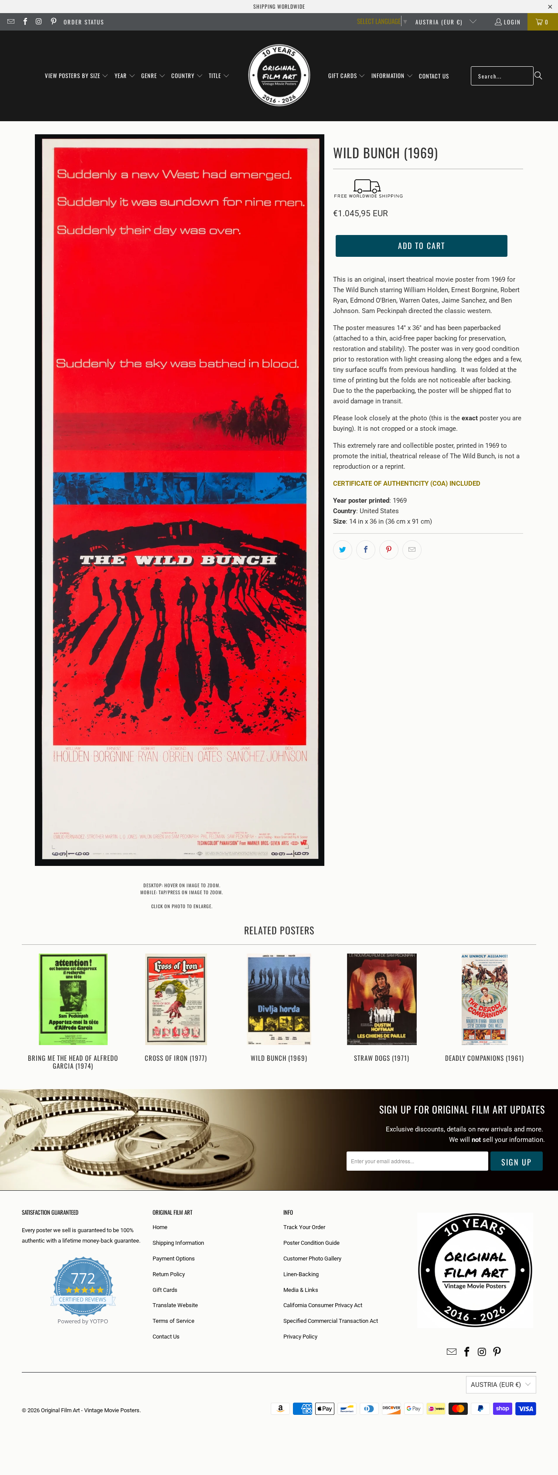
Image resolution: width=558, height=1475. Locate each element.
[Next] (524, 1013)
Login (512, 21)
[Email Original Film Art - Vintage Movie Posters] (10, 21)
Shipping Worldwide (279, 6)
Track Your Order (304, 1227)
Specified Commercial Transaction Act (330, 1321)
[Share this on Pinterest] (388, 549)
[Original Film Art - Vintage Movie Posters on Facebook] (24, 21)
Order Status (84, 21)
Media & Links (300, 1290)
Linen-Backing (301, 1274)
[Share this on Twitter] (342, 549)
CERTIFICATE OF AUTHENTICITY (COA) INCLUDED (406, 483)
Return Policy (169, 1274)
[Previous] (34, 1013)
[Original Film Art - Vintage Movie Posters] (279, 76)
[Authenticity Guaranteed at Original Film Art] (22, 1331)
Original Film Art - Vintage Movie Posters (90, 1410)
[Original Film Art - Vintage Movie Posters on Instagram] (39, 21)
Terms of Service (173, 1321)
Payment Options (174, 1258)
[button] (77, 76)
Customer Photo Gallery (312, 1258)
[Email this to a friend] (412, 549)
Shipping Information (178, 1243)
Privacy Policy (300, 1336)
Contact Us (166, 1336)
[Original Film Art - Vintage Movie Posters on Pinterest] (53, 21)
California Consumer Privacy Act (322, 1305)
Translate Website (175, 1305)
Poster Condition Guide (311, 1243)
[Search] (538, 75)
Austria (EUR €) (440, 21)
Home (160, 1227)
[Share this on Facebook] (365, 549)
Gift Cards (165, 1290)
